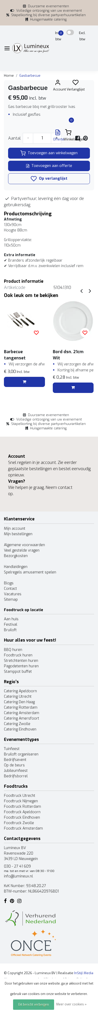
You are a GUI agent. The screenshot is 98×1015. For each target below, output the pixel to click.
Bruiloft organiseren (21, 754)
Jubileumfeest (16, 770)
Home (9, 75)
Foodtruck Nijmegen (21, 801)
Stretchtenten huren (21, 660)
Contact (10, 588)
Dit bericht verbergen (33, 1005)
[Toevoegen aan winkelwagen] (24, 382)
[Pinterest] (85, 138)
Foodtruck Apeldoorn (22, 812)
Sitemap (11, 599)
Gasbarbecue (30, 75)
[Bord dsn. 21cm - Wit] (73, 321)
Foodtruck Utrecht (19, 795)
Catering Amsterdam (21, 712)
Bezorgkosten (16, 555)
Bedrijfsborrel (16, 776)
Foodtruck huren (18, 655)
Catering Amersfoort (21, 718)
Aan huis (11, 619)
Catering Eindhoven (20, 729)
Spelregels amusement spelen (30, 572)
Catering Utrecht (18, 696)
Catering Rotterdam (20, 707)
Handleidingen (15, 566)
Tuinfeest (12, 748)
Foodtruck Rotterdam (22, 806)
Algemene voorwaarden (24, 544)
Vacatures (12, 594)
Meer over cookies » (71, 1004)
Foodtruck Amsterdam (23, 828)
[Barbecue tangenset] (24, 321)
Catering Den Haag (19, 702)
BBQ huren (13, 649)
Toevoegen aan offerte (51, 165)
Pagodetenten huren (21, 666)
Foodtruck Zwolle (19, 822)
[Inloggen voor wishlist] (36, 332)
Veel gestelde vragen (21, 550)
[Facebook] (77, 138)
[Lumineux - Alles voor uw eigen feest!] (30, 48)
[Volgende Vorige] (90, 290)
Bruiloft (10, 630)
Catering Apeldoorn (20, 691)
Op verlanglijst (52, 178)
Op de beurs (14, 765)
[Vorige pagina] (81, 290)
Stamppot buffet (18, 671)
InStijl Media (83, 973)
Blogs (9, 583)
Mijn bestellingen (18, 534)
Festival (10, 624)
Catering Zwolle (17, 723)
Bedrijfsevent (15, 759)
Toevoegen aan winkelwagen (53, 153)
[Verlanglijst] (75, 83)
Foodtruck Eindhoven (22, 817)
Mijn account (14, 528)
